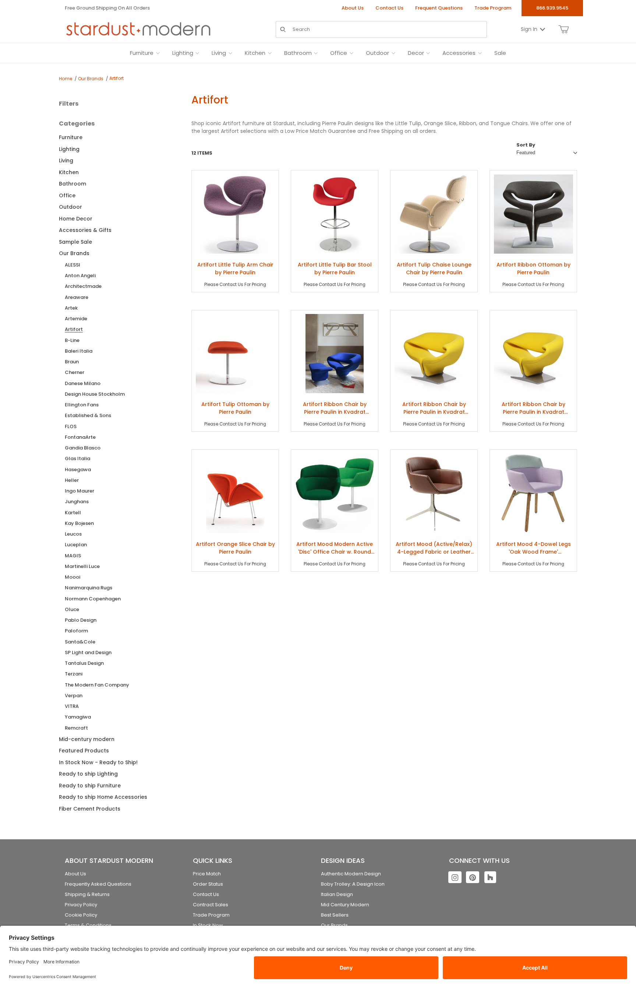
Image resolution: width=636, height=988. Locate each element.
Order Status (208, 884)
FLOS (71, 426)
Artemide (76, 318)
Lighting (69, 149)
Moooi (72, 577)
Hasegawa (78, 469)
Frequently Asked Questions (98, 884)
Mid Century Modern (345, 904)
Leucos (73, 533)
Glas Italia (77, 458)
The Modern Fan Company (97, 684)
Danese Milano (82, 383)
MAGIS (73, 555)
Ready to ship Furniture (90, 785)
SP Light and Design (88, 652)
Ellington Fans (82, 404)
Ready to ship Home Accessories (103, 797)
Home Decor (75, 218)
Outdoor (70, 207)
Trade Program (492, 7)
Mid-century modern (86, 739)
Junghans (77, 501)
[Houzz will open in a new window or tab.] (490, 877)
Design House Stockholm (95, 394)
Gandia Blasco (82, 447)
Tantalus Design (84, 663)
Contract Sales (210, 904)
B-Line (72, 340)
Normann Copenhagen (93, 598)
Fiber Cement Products (89, 808)
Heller (72, 480)
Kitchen (69, 172)
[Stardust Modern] (138, 29)
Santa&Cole (80, 641)
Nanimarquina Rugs (88, 587)
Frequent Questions (439, 7)
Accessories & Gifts (85, 230)
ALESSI (72, 264)
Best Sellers (335, 914)
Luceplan (76, 544)
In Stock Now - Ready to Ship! (98, 762)
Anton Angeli (80, 275)
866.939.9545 (552, 7)
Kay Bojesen (79, 523)
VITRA (72, 706)
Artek (71, 307)
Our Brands (90, 78)
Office (67, 195)
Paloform (76, 630)
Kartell (73, 512)
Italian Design (337, 894)
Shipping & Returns (87, 894)
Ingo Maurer (79, 490)
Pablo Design (80, 620)
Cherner (74, 372)
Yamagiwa (78, 716)
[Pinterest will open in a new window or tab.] (472, 877)
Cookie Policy (81, 914)
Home (65, 78)
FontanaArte (80, 437)
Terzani (73, 673)
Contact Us (389, 7)
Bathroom (72, 183)
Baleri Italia (78, 350)
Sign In (529, 29)
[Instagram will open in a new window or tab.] (455, 877)
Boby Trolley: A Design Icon (353, 884)
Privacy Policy (81, 904)
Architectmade (83, 286)
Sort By (525, 144)
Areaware (76, 297)
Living (66, 160)
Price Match (207, 873)
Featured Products (84, 750)
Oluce (72, 609)
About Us (353, 7)
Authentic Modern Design (351, 873)
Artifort (116, 78)
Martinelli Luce (82, 566)
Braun (72, 361)
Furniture (70, 137)
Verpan (73, 695)
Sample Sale (75, 242)
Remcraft (76, 727)
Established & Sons (88, 415)
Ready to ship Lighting (88, 773)
